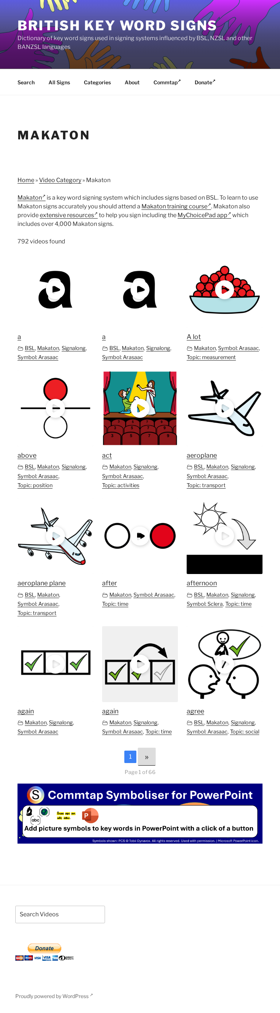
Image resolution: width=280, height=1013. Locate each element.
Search (26, 82)
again (26, 711)
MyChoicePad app (203, 215)
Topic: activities (120, 485)
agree (195, 711)
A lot (194, 336)
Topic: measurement (211, 357)
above (27, 455)
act (107, 455)
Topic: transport (206, 485)
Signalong (74, 348)
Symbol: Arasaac (38, 357)
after (109, 583)
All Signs (59, 82)
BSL (30, 348)
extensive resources (67, 215)
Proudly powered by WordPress (52, 996)
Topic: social (244, 731)
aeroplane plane (42, 583)
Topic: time (115, 604)
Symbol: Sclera (205, 604)
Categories (97, 82)
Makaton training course (174, 206)
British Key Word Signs (118, 26)
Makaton (30, 197)
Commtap (165, 82)
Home (26, 180)
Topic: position (35, 485)
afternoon (202, 583)
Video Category (60, 180)
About (132, 82)
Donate (203, 82)
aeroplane (202, 455)
